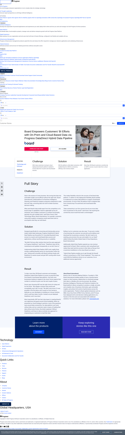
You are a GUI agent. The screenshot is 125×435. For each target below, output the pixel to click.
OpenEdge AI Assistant (63, 17)
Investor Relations (4, 98)
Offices (31, 98)
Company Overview (5, 95)
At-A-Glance (62, 149)
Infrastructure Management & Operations (17, 61)
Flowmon (31, 61)
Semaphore (9, 57)
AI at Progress (3, 6)
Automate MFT (32, 65)
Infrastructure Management (7, 39)
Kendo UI (20, 59)
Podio (29, 59)
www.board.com (94, 299)
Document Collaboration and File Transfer (13, 356)
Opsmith (45, 18)
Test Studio (27, 64)
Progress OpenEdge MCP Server (77, 17)
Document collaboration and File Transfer (40, 64)
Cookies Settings (118, 432)
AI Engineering (3, 21)
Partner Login (20, 88)
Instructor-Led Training (6, 84)
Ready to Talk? (12, 111)
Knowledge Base (40, 81)
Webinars (21, 81)
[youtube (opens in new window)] (5, 427)
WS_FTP (6, 68)
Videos (25, 81)
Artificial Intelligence (5, 25)
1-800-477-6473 (4, 111)
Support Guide (32, 75)
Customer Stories (56, 81)
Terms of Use (3, 428)
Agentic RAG (11, 17)
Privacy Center (11, 428)
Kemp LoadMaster (38, 61)
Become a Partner (12, 88)
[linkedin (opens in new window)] (8, 427)
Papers (16, 81)
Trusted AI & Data (4, 50)
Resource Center (10, 81)
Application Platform (28, 57)
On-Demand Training (17, 84)
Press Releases (14, 98)
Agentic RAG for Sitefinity (20, 17)
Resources (3, 79)
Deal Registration (16, 88)
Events (50, 81)
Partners (2, 86)
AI (0, 4)
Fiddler (22, 64)
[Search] (1, 100)
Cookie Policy (43, 433)
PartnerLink (10, 109)
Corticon (20, 57)
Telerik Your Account (18, 109)
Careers (27, 98)
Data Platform (3, 17)
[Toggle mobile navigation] (1, 120)
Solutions (2, 23)
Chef (5, 61)
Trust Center (21, 98)
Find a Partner (3, 88)
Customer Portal (14, 75)
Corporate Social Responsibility (37, 95)
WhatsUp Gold (47, 61)
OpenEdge (36, 57)
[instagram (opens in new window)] (6, 427)
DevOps (2, 61)
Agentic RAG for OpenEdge (35, 17)
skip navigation (5, 1)
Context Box (54, 17)
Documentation (32, 81)
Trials (3, 366)
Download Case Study (36, 149)
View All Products (6, 71)
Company (2, 91)
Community (39, 75)
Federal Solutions (4, 44)
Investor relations (6, 393)
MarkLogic (3, 57)
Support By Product (5, 75)
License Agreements (33, 428)
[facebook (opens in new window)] (1, 427)
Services (2, 77)
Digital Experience (4, 34)
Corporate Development (22, 95)
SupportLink (3, 109)
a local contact (7, 413)
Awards (4, 390)
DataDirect (15, 57)
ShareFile (25, 59)
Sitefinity (12, 59)
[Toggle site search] (1, 113)
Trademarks (109, 422)
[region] (62, 432)
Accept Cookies (105, 432)
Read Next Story (86, 332)
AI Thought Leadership (6, 11)
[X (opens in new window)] (3, 427)
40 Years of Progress (7, 400)
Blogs (46, 81)
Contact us (5, 404)
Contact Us (121, 123)
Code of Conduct (43, 428)
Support (2, 73)
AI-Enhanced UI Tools (5, 64)
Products (2, 49)
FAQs (62, 81)
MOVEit (33, 59)
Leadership (13, 95)
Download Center (23, 75)
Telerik (16, 59)
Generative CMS (46, 17)
